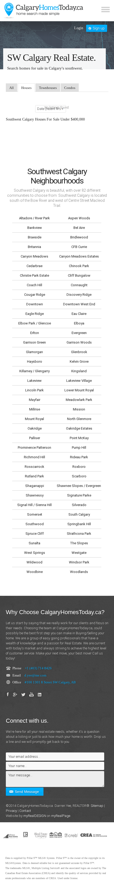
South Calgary (79, 514)
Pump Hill (79, 448)
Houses (26, 88)
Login (78, 28)
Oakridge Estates (79, 428)
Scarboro (79, 476)
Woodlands (79, 572)
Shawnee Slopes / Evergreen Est (79, 486)
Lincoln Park (34, 390)
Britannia (34, 247)
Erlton (34, 333)
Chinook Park (79, 266)
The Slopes (79, 543)
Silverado (79, 505)
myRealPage (60, 816)
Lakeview (34, 381)
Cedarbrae (34, 266)
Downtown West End (79, 304)
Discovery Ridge (79, 295)
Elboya (79, 323)
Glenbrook (79, 352)
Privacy (11, 811)
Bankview (34, 228)
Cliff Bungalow (79, 275)
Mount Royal (34, 419)
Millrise (34, 409)
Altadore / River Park (34, 218)
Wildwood (34, 562)
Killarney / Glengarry (34, 371)
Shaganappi (34, 486)
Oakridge (35, 428)
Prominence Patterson (34, 448)
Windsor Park (79, 562)
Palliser (34, 438)
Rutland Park (34, 476)
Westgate (79, 553)
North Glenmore (79, 419)
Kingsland (79, 371)
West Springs (34, 553)
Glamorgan (34, 352)
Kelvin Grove (79, 361)
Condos (69, 88)
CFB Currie (79, 247)
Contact (25, 811)
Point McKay (79, 438)
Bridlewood (79, 237)
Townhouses (48, 88)
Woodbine (35, 572)
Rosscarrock (34, 467)
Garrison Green (34, 342)
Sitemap (97, 806)
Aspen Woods (79, 218)
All (11, 88)
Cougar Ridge (34, 295)
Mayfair (34, 400)
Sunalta (34, 543)
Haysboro (34, 361)
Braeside (34, 237)
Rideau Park (79, 457)
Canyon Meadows (34, 256)
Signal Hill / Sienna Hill (34, 505)
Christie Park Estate (34, 275)
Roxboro (79, 467)
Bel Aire (79, 228)
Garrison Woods (79, 342)
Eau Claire (79, 314)
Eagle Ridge (34, 314)
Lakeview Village (79, 381)
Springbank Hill (79, 524)
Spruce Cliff (34, 534)
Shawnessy (34, 495)
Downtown (34, 304)
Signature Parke (79, 495)
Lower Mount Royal (79, 390)
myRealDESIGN (34, 816)
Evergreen (79, 333)
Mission (79, 409)
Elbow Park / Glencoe (34, 323)
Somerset (34, 514)
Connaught (79, 285)
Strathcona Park (79, 534)
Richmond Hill (34, 457)
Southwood (34, 524)
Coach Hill (34, 285)
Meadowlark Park (79, 400)
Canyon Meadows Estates (79, 256)
